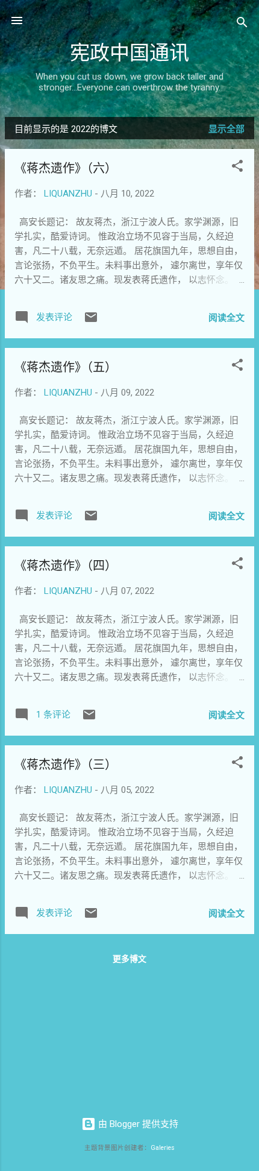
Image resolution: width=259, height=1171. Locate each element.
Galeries (163, 1148)
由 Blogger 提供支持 (137, 1124)
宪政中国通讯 (129, 53)
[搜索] (242, 24)
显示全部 (226, 129)
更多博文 (129, 959)
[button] (237, 168)
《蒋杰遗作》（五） (65, 367)
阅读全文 (226, 317)
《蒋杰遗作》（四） (65, 566)
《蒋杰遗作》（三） (65, 765)
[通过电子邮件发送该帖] (91, 321)
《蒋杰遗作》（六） (65, 168)
